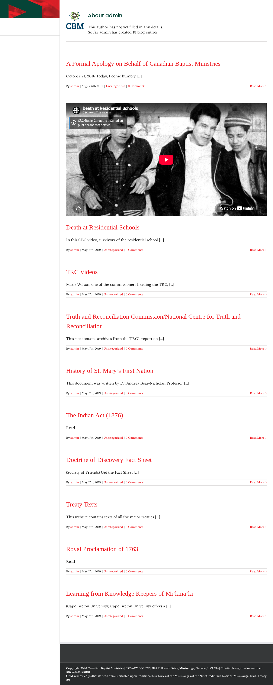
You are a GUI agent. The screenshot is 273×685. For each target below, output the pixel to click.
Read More (257, 86)
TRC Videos (82, 271)
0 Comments (136, 86)
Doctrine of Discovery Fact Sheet (109, 459)
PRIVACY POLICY (138, 668)
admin (74, 86)
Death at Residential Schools (102, 227)
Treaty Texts (81, 504)
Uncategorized (115, 86)
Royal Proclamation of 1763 (102, 548)
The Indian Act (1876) (94, 415)
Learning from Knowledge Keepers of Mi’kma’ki (129, 593)
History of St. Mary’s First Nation (109, 370)
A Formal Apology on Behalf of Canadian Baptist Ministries (143, 63)
